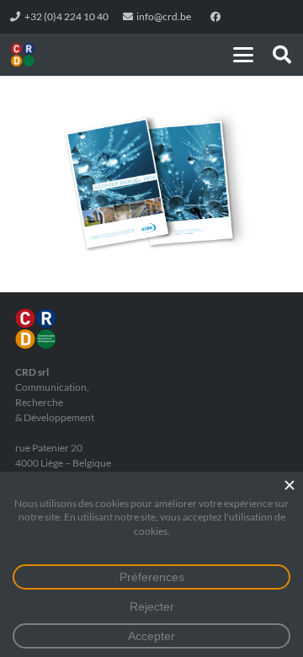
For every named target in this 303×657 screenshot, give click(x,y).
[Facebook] (215, 17)
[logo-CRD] (22, 54)
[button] (243, 55)
